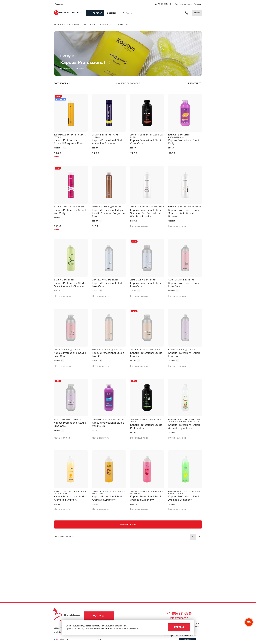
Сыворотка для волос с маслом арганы (70, 136)
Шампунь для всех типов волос (184, 207)
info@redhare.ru (179, 618)
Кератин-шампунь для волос (106, 207)
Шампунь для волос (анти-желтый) (105, 136)
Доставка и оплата (183, 4)
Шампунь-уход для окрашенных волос (146, 136)
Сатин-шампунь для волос (182, 280)
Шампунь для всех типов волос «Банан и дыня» (184, 492)
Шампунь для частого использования (179, 136)
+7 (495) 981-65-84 (180, 613)
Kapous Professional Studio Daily (184, 142)
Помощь (197, 4)
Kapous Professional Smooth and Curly (70, 212)
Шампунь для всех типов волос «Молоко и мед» (70, 492)
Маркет (99, 616)
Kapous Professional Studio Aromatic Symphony (184, 426)
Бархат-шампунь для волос (182, 350)
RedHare (68, 616)
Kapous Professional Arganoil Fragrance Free (68, 142)
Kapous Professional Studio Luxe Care (108, 285)
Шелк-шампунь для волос (105, 280)
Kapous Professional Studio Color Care (146, 142)
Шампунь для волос (64, 280)
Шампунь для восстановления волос (145, 421)
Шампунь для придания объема (108, 420)
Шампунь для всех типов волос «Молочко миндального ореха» (184, 421)
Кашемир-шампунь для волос (107, 350)
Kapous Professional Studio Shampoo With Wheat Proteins (184, 213)
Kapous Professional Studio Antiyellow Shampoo (108, 142)
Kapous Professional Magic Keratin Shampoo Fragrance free (108, 213)
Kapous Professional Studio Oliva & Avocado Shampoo (70, 285)
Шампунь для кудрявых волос (69, 207)
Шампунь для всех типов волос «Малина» (146, 492)
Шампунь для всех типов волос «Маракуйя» (108, 492)
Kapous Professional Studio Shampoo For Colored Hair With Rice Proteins (146, 213)
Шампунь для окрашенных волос (147, 207)
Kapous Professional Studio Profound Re (146, 426)
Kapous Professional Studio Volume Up (108, 424)
